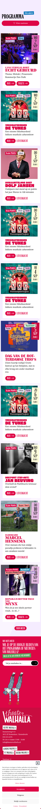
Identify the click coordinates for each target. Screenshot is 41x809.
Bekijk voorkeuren (20, 801)
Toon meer (20, 628)
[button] (38, 763)
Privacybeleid (22, 806)
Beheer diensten (20, 783)
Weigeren (20, 795)
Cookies (15, 806)
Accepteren (21, 789)
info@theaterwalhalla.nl (12, 742)
